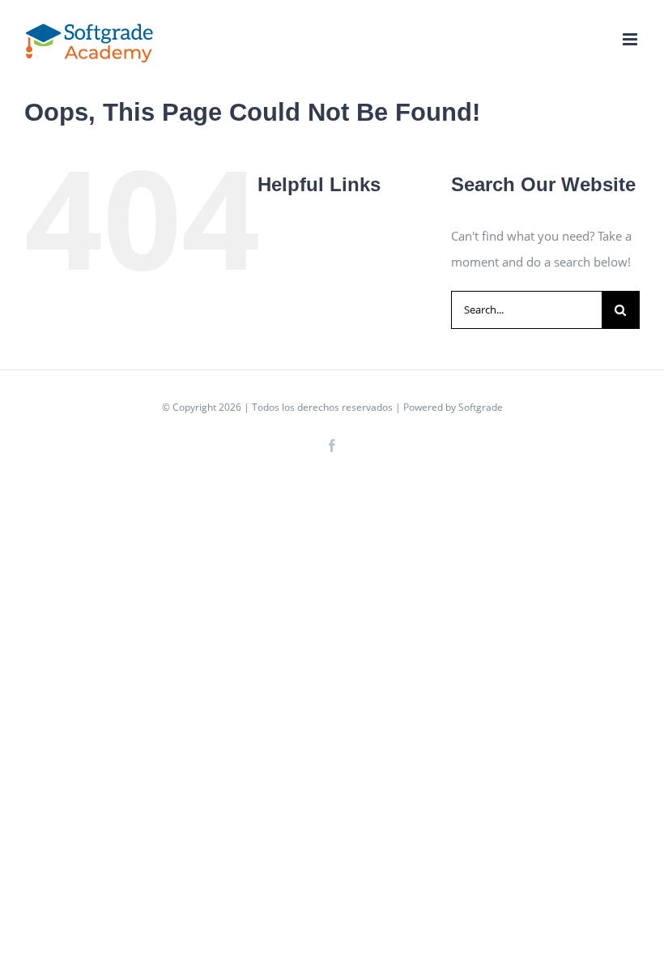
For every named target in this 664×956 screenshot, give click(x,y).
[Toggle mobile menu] (631, 39)
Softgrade (480, 407)
